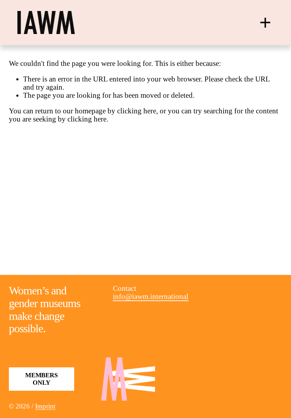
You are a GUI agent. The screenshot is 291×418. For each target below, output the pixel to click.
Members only (41, 379)
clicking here (136, 111)
